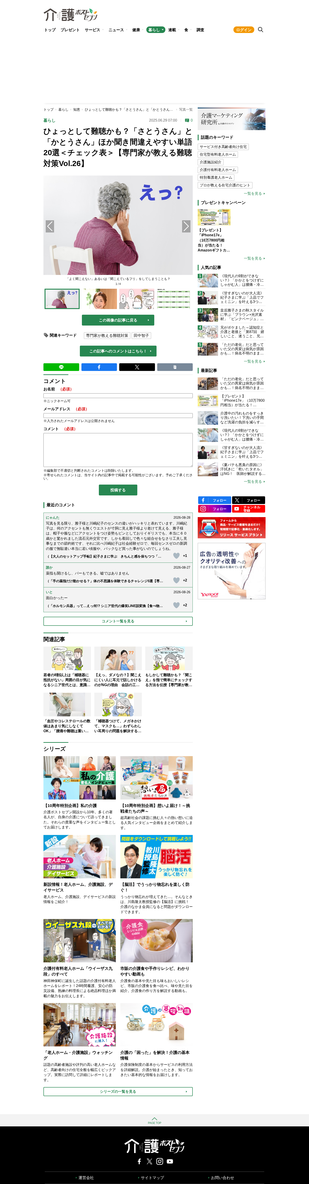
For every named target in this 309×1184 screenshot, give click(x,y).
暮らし (154, 30)
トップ (50, 30)
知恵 (76, 109)
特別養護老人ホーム (216, 177)
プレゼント (70, 30)
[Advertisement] (154, 69)
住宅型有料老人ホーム (218, 154)
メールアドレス (66, 409)
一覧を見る (253, 193)
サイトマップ (152, 1178)
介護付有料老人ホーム (218, 170)
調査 (200, 30)
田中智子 (141, 335)
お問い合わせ (222, 1178)
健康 (136, 30)
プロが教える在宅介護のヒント (225, 185)
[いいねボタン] (176, 555)
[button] (186, 226)
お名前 (58, 389)
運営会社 (86, 1178)
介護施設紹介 (210, 162)
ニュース (116, 30)
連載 (172, 30)
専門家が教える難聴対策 (107, 335)
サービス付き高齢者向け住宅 (223, 147)
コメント (60, 429)
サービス (92, 30)
